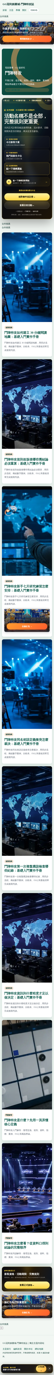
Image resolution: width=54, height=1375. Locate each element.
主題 (11, 10)
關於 (24, 10)
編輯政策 (17, 1349)
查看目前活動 (27, 205)
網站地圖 (39, 1349)
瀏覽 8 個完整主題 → (14, 90)
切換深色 (34, 10)
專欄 (18, 10)
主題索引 (7, 1349)
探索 (5, 10)
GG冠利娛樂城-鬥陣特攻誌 (18, 4)
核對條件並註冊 (27, 197)
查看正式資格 (27, 1285)
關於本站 (28, 1349)
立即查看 (41, 1368)
